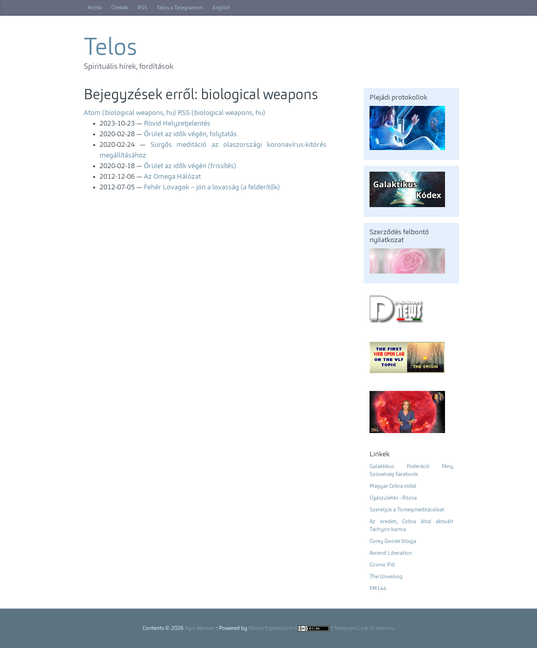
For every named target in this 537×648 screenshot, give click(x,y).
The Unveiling (386, 576)
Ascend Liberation (391, 553)
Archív (95, 8)
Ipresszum (280, 628)
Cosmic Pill (382, 565)
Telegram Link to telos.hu (364, 628)
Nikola (256, 628)
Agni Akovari (199, 628)
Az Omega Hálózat (172, 176)
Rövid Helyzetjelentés (177, 123)
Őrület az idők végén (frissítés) (190, 166)
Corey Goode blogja (393, 541)
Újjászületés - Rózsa (393, 498)
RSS (142, 8)
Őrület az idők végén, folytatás (190, 134)
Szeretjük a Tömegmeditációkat (407, 510)
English (221, 8)
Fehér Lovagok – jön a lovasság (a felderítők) (212, 187)
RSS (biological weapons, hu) (221, 113)
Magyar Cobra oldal (393, 486)
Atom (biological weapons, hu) (130, 113)
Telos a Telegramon (179, 8)
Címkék (120, 8)
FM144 (378, 588)
